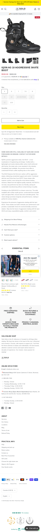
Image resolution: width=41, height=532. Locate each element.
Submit (30, 271)
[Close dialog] (39, 256)
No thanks (30, 274)
